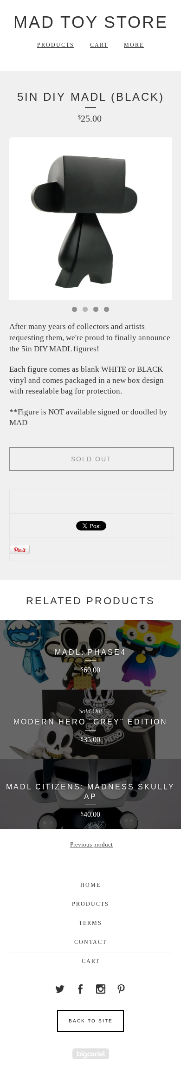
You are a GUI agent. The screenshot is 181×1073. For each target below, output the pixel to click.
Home (90, 885)
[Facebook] (80, 989)
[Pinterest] (121, 989)
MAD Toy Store (90, 22)
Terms (90, 923)
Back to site (91, 1020)
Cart (99, 45)
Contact (90, 942)
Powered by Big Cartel (90, 1053)
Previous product (91, 844)
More (134, 45)
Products (55, 45)
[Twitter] (60, 989)
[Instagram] (100, 989)
